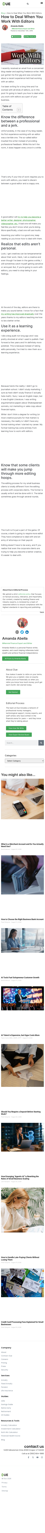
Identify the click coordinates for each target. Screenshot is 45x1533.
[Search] (41, 743)
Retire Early (6, 1408)
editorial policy (24, 594)
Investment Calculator (11, 1429)
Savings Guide (7, 1404)
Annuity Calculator (9, 1425)
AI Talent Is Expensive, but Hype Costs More (20, 1035)
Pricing (4, 1363)
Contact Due (6, 1356)
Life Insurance (7, 1390)
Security (4, 1370)
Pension (4, 1387)
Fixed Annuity (6, 1383)
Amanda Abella (15, 638)
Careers (4, 1359)
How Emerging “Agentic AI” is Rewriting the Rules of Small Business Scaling (20, 1177)
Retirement (6, 1411)
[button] (27, 3)
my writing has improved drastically (17, 314)
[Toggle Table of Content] (17, 110)
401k (3, 1401)
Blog (3, 13)
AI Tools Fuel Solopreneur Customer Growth (20, 977)
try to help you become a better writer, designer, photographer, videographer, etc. (21, 220)
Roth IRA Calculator (9, 1432)
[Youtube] (37, 1457)
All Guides (5, 1415)
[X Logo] (33, 1457)
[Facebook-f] (28, 1457)
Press (3, 1366)
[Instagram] (42, 1457)
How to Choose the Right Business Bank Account (22, 919)
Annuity (4, 1380)
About (3, 1352)
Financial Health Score (10, 1436)
